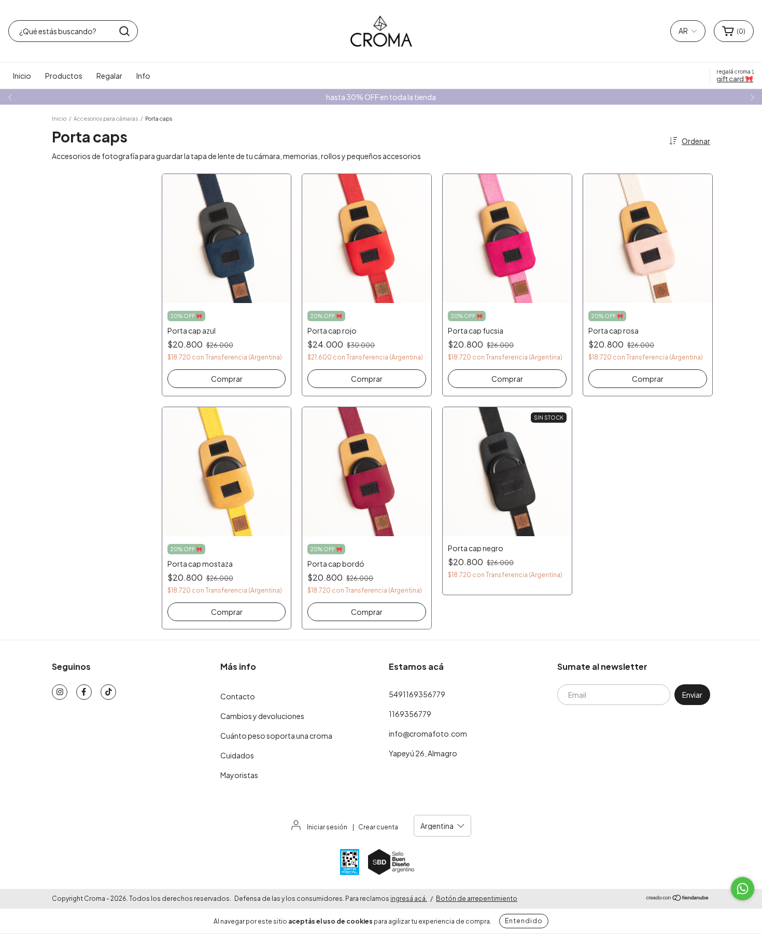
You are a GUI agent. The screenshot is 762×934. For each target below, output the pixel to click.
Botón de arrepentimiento (476, 898)
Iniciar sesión (327, 827)
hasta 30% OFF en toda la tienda (381, 97)
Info (143, 75)
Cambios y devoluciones (262, 716)
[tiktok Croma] (108, 692)
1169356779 (410, 714)
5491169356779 (417, 694)
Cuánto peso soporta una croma (276, 735)
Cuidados (237, 755)
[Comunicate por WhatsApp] (742, 888)
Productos (63, 75)
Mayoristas (239, 775)
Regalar (109, 75)
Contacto (237, 696)
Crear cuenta (378, 827)
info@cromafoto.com (428, 733)
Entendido (524, 921)
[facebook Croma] (84, 692)
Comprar (227, 378)
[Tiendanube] (677, 899)
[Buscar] (124, 31)
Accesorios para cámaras (106, 119)
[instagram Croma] (59, 692)
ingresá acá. (408, 898)
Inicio (22, 75)
